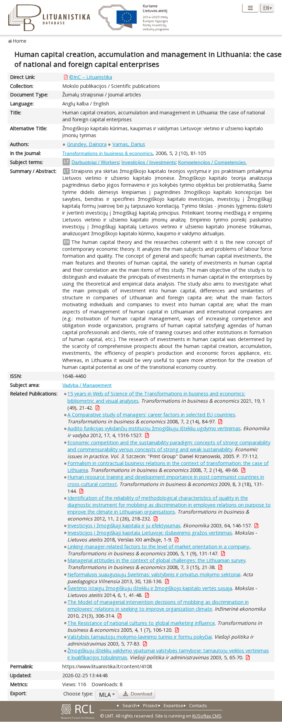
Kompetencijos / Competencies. (212, 162)
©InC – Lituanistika (90, 77)
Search (129, 705)
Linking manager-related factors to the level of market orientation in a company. (158, 546)
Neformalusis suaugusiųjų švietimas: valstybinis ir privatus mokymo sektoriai (153, 574)
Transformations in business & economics (107, 153)
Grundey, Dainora (87, 144)
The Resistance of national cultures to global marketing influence (141, 623)
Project (150, 705)
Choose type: (78, 693)
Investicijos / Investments (148, 162)
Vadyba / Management (86, 385)
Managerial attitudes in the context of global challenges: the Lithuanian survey (156, 560)
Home (19, 41)
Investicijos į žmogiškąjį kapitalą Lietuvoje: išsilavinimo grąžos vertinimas (149, 532)
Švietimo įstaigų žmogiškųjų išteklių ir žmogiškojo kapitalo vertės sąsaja (149, 588)
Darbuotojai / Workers (95, 162)
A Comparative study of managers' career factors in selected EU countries (151, 414)
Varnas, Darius (128, 144)
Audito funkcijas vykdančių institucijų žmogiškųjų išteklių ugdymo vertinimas (154, 428)
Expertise (173, 705)
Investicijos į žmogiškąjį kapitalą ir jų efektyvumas (124, 525)
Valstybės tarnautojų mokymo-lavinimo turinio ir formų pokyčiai (139, 636)
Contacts (198, 705)
